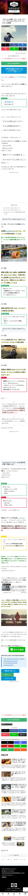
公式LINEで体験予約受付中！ (14, 63)
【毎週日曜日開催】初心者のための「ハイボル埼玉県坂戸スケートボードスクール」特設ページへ (14, 70)
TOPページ (7, 674)
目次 (12, 205)
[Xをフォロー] (7, 742)
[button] (22, 49)
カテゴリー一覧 (9, 678)
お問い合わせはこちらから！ (9, 868)
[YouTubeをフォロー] (7, 746)
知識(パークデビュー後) (7, 724)
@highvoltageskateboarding (10, 661)
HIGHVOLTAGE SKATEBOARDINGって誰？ (13, 873)
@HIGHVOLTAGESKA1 (13, 659)
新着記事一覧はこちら (10, 670)
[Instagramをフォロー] (20, 742)
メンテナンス (9, 231)
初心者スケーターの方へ (8, 870)
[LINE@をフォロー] (20, 746)
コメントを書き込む (14, 855)
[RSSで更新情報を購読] (20, 749)
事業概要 (4, 877)
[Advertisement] (14, 188)
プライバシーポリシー (7, 875)
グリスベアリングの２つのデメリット (12, 210)
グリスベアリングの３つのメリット (12, 208)
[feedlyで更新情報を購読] (7, 749)
